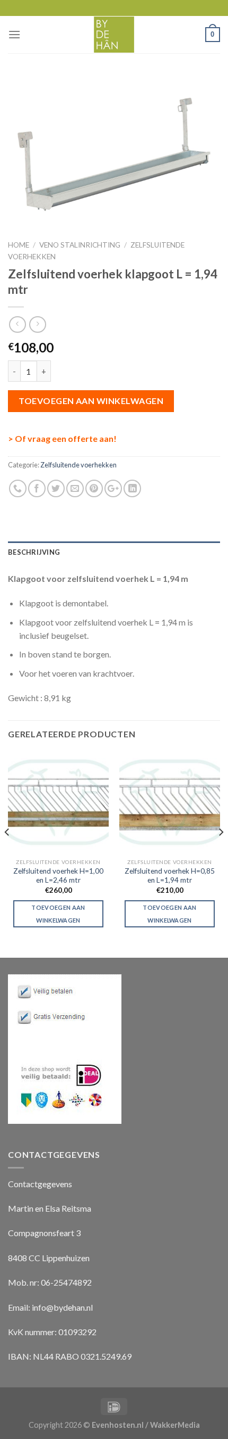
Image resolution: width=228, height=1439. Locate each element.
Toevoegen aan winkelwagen (91, 401)
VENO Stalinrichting (79, 245)
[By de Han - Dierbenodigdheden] (114, 34)
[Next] (220, 854)
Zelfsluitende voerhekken (78, 465)
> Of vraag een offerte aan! (62, 438)
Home (18, 245)
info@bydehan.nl (62, 1307)
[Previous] (7, 854)
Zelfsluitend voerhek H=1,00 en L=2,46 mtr (58, 876)
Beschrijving (34, 552)
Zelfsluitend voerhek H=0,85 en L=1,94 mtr (170, 876)
